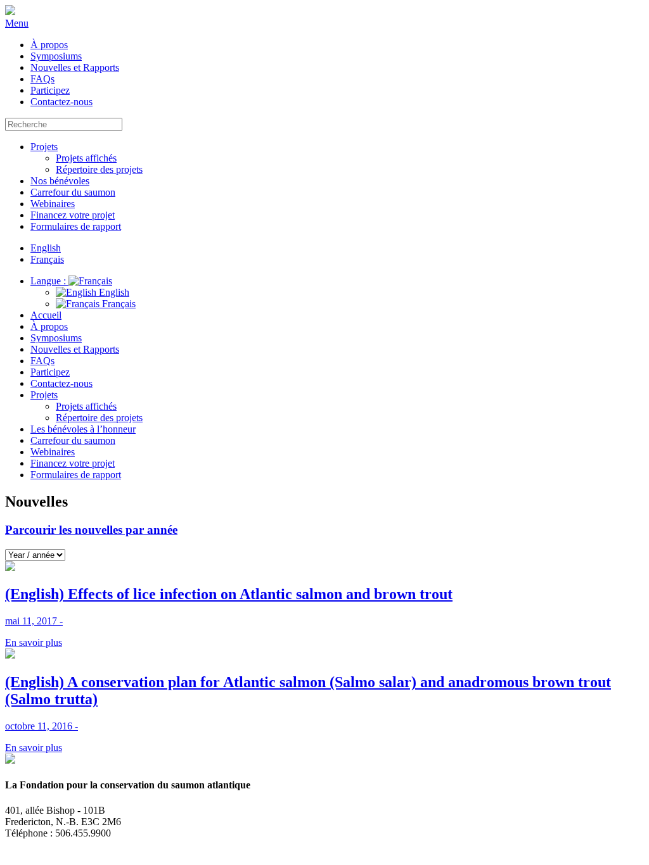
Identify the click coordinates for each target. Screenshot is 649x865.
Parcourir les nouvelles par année (91, 529)
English (112, 292)
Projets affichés (86, 158)
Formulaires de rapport (75, 226)
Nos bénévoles (59, 180)
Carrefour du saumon (72, 192)
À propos (49, 44)
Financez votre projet (72, 215)
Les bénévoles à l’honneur (83, 429)
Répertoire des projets (99, 169)
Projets (44, 146)
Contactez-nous (61, 101)
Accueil (45, 315)
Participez (50, 90)
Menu (17, 23)
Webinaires (52, 203)
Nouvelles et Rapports (74, 67)
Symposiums (56, 56)
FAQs (42, 78)
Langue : (49, 280)
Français (118, 303)
